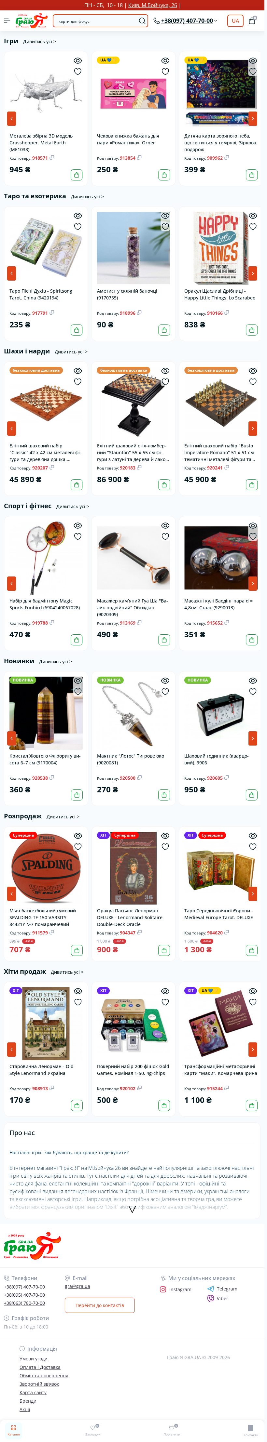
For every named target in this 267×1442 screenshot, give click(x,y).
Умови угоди (34, 1352)
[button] (252, 118)
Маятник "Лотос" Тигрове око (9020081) (129, 754)
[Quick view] (77, 60)
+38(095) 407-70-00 (24, 1289)
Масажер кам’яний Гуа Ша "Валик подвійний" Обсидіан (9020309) (131, 603)
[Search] (142, 21)
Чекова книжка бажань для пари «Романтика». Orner (127, 138)
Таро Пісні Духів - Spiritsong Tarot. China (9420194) (40, 292)
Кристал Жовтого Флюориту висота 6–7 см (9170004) (45, 754)
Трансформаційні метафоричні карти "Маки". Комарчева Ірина (218, 1066)
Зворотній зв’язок (39, 1378)
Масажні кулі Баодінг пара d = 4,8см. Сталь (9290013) (217, 600)
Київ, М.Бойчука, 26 (152, 5)
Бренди (28, 1395)
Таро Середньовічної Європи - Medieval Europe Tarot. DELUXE (217, 908)
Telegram (227, 1283)
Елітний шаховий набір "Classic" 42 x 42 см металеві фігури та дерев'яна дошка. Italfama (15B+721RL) (45, 449)
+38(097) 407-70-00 (24, 1280)
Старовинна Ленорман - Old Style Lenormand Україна (41, 1063)
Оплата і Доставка (40, 1361)
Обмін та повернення (44, 1369)
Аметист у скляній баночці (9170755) (126, 292)
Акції (25, 1403)
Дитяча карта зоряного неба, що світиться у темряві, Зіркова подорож (219, 141)
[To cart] (76, 173)
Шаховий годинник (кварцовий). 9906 (215, 754)
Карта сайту (33, 1386)
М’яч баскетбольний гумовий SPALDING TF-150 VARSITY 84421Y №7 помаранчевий (42, 911)
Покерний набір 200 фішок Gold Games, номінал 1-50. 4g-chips (132, 1063)
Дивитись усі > (39, 41)
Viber (222, 1292)
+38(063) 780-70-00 (24, 1297)
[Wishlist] (77, 71)
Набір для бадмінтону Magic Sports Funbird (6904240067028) (44, 600)
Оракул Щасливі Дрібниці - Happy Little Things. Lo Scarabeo (218, 292)
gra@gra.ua (77, 1280)
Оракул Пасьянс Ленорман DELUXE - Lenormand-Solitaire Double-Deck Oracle (129, 911)
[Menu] (7, 21)
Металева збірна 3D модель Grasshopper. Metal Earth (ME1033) (41, 141)
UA (235, 20)
